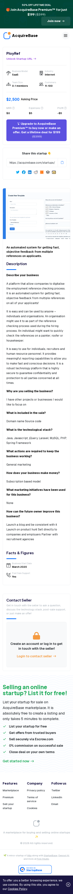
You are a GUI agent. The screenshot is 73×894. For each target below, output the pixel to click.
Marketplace (11, 790)
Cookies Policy (17, 889)
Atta (29, 855)
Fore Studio (43, 858)
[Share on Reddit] (35, 172)
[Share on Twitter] (17, 172)
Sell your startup (8, 806)
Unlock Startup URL (19, 58)
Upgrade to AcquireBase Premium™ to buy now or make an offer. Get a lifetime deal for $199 (36, 130)
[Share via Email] (54, 172)
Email (54, 804)
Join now (54, 21)
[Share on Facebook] (23, 172)
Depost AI (63, 855)
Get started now (16, 761)
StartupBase (50, 855)
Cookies (32, 808)
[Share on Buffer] (48, 172)
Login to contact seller (34, 656)
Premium (8, 797)
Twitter (55, 790)
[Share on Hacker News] (42, 172)
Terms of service (32, 799)
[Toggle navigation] (65, 35)
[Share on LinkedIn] (29, 172)
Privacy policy (36, 790)
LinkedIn (56, 797)
